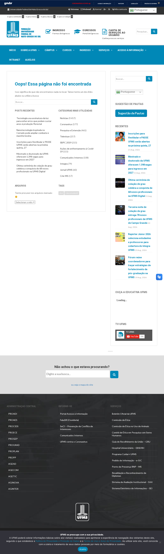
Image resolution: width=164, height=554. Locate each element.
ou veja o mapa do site (82, 384)
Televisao (65, 136)
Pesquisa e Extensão (70, 130)
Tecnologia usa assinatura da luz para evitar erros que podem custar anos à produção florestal (33, 121)
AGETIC (12, 476)
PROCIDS (13, 426)
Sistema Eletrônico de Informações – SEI (132, 488)
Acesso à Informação (131, 50)
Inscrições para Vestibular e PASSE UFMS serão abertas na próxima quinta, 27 (33, 145)
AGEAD (12, 463)
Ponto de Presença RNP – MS (127, 466)
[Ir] (94, 102)
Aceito (82, 549)
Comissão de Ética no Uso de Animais (130, 426)
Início (12, 50)
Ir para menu (31, 16)
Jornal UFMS (66, 169)
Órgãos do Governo (150, 3)
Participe (121, 3)
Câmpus (49, 50)
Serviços (104, 50)
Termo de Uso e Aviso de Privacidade (102, 541)
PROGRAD (14, 445)
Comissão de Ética (121, 420)
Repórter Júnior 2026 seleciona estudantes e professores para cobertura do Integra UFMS (139, 242)
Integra (64, 163)
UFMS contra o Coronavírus (73, 441)
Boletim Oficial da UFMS (124, 413)
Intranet (14, 60)
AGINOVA (13, 482)
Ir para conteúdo (14, 16)
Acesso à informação (104, 3)
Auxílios (30, 60)
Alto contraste (121, 9)
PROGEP (13, 438)
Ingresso (85, 50)
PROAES (12, 420)
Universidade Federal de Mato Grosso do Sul (29, 9)
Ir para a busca (47, 16)
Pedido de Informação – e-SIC (127, 460)
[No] (160, 542)
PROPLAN (13, 451)
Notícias (64, 118)
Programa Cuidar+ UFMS (124, 454)
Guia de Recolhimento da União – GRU (131, 441)
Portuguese (141, 10)
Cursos (67, 50)
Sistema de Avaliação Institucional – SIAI (132, 482)
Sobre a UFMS (29, 50)
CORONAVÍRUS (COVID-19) (81, 3)
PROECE (12, 432)
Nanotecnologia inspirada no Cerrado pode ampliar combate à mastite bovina (32, 133)
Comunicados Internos (71, 157)
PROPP (12, 457)
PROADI (12, 413)
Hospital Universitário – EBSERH (128, 448)
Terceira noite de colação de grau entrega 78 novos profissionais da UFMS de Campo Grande (140, 215)
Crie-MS (64, 176)
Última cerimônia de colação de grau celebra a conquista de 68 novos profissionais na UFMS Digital (34, 168)
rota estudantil (72, 193)
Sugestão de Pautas (131, 113)
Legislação (134, 3)
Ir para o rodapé (63, 16)
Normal (97, 9)
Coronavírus (66, 124)
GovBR (8, 3)
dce (61, 193)
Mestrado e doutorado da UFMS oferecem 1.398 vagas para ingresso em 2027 (32, 156)
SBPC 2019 (65, 142)
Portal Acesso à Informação (74, 413)
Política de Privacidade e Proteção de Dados (57, 541)
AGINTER (13, 488)
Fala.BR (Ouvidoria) (69, 420)
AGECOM (13, 470)
